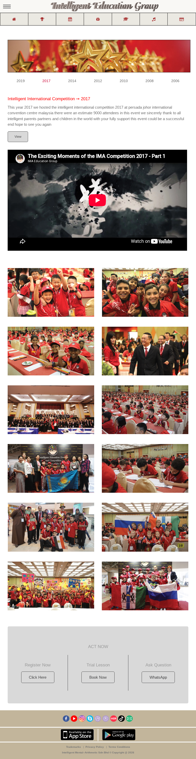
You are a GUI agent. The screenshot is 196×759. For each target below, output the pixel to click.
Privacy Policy (94, 746)
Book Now (98, 677)
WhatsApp (158, 677)
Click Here (37, 677)
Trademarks (73, 746)
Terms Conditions (119, 746)
